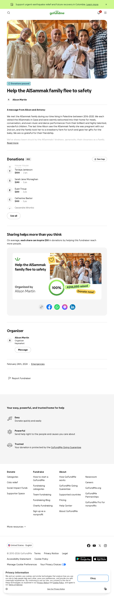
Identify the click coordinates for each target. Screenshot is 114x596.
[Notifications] (98, 13)
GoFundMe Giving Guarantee (66, 447)
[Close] (106, 4)
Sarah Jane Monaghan (26, 185)
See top (101, 159)
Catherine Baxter (24, 204)
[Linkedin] (72, 307)
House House (22, 166)
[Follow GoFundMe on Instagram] (105, 545)
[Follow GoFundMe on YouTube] (94, 545)
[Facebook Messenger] (65, 307)
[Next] (101, 73)
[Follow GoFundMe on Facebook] (88, 545)
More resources (15, 526)
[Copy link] (41, 307)
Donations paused (20, 83)
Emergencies (38, 363)
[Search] (8, 13)
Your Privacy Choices (50, 564)
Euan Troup (21, 195)
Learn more (92, 4)
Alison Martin (22, 337)
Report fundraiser (21, 378)
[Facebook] (49, 307)
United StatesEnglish (21, 545)
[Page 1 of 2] (12, 74)
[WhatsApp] (57, 307)
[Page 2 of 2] (14, 74)
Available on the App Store (100, 558)
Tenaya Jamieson (24, 176)
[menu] (105, 13)
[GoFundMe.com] (57, 12)
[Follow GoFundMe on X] (100, 545)
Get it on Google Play (83, 558)
